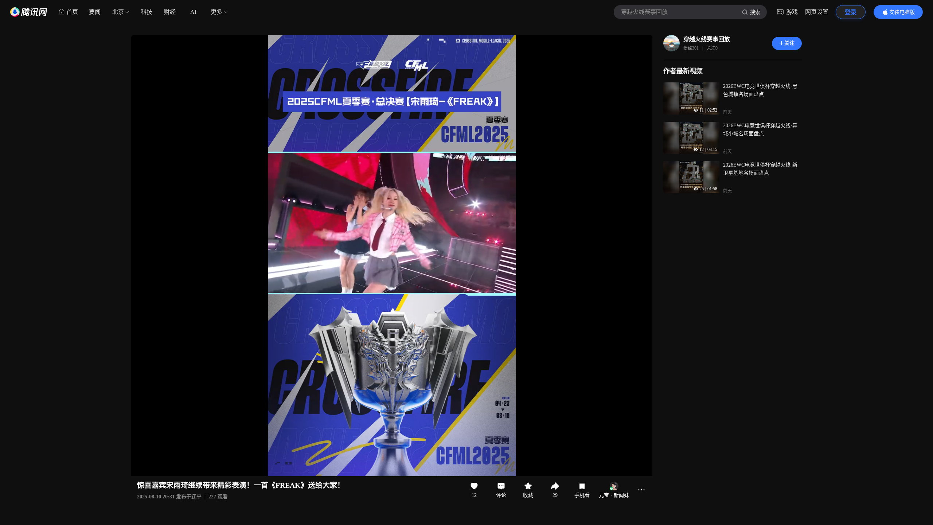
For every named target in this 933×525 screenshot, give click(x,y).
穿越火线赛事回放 (706, 39)
